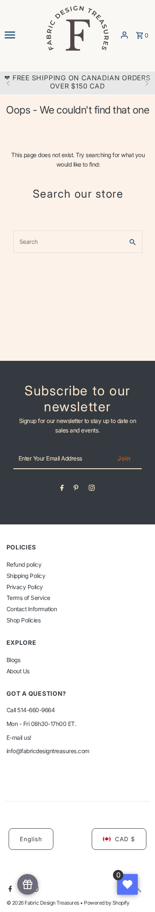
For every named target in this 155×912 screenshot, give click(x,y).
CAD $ (125, 839)
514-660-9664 (36, 710)
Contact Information (31, 609)
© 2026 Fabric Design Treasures (43, 902)
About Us (18, 671)
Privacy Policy (24, 587)
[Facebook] (62, 489)
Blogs (13, 659)
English (31, 839)
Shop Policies (23, 620)
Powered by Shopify (106, 902)
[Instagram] (92, 489)
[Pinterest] (76, 489)
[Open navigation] (22, 35)
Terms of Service (28, 597)
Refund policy (24, 564)
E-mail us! (18, 737)
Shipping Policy (26, 575)
